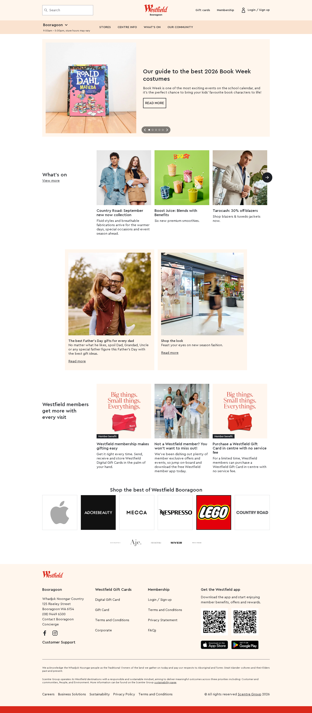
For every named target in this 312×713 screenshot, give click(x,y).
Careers (48, 694)
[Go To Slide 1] (149, 130)
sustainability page (165, 682)
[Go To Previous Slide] (145, 129)
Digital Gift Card (107, 599)
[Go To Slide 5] (163, 130)
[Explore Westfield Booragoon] (156, 10)
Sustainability (99, 694)
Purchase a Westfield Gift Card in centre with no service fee (240, 448)
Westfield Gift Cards (113, 589)
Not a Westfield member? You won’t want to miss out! (181, 446)
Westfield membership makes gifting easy (123, 446)
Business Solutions (72, 694)
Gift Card (102, 610)
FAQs (152, 630)
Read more (154, 103)
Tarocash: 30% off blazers (235, 211)
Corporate (103, 630)
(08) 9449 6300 (54, 614)
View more (51, 180)
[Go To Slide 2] (152, 130)
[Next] (267, 177)
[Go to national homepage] (52, 573)
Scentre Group (249, 694)
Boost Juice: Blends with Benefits (176, 213)
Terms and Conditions (112, 620)
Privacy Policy (124, 694)
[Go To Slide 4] (159, 130)
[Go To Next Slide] (167, 129)
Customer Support (58, 642)
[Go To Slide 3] (156, 130)
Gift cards (202, 10)
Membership (225, 10)
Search (54, 10)
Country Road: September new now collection (120, 213)
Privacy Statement (162, 620)
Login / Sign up (160, 599)
